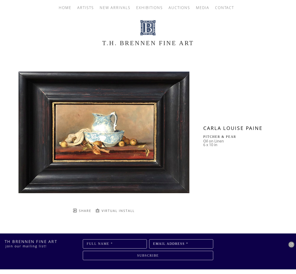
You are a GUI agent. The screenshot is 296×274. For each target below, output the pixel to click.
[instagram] (291, 245)
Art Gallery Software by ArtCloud (160, 270)
